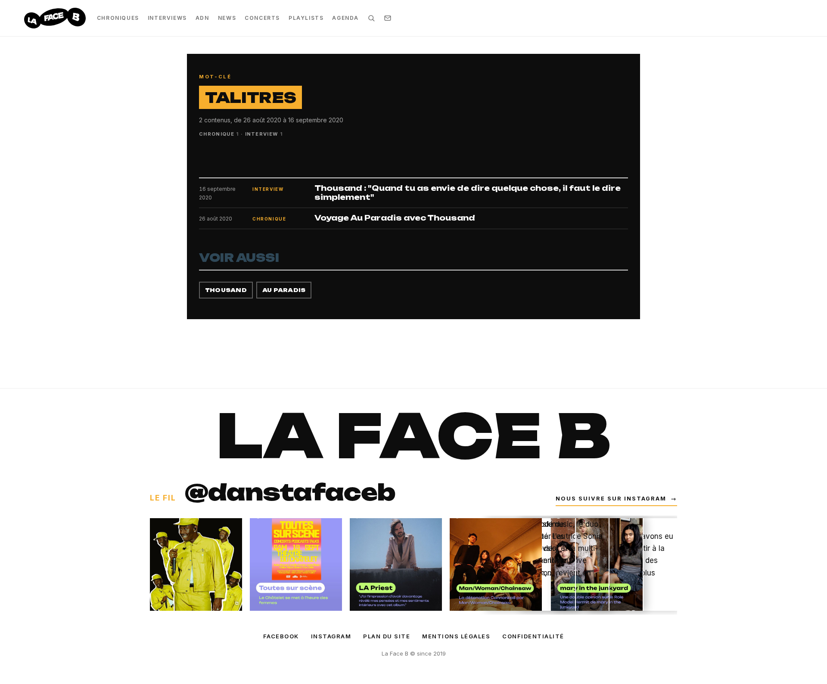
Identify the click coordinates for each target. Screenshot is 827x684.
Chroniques (118, 18)
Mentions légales (456, 636)
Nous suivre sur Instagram (616, 498)
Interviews (167, 18)
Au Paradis (283, 290)
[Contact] (388, 18)
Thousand (226, 290)
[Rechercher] (371, 18)
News (227, 18)
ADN (202, 18)
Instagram (331, 636)
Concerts (262, 18)
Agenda (345, 18)
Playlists (306, 18)
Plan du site (386, 636)
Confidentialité (533, 636)
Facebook (281, 636)
